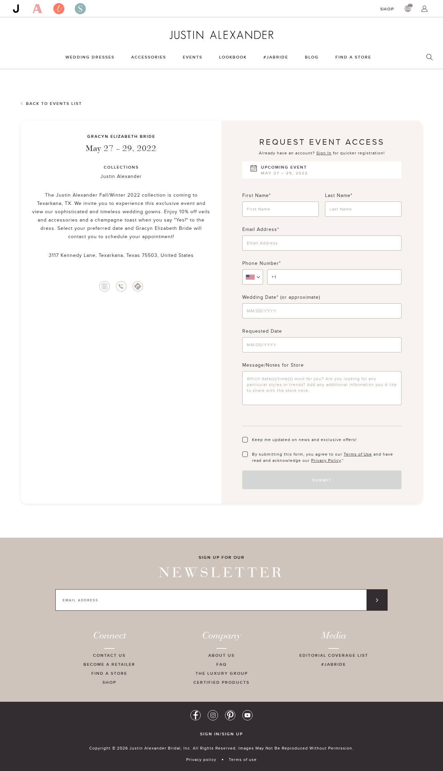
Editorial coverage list (333, 655)
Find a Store (353, 57)
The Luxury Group (222, 673)
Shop (387, 9)
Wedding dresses (90, 57)
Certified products (221, 682)
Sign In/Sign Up (221, 734)
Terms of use (243, 759)
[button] (252, 277)
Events (192, 57)
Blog (312, 57)
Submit (322, 480)
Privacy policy (201, 759)
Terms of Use (358, 454)
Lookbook (233, 57)
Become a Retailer (109, 664)
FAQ (221, 664)
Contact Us (109, 655)
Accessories (148, 57)
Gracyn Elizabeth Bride (121, 136)
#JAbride (275, 57)
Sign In (324, 153)
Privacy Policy (326, 460)
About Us (221, 655)
